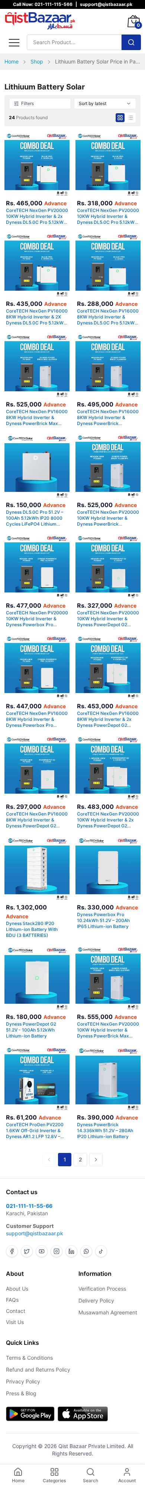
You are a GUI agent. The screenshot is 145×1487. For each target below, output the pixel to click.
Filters (27, 103)
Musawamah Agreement (107, 1312)
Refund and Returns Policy (38, 1369)
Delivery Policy (96, 1300)
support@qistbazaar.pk (34, 1233)
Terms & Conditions (29, 1357)
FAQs (12, 1300)
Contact (15, 1311)
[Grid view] (120, 117)
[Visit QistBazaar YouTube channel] (42, 1251)
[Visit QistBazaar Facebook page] (12, 1251)
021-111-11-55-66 (29, 1206)
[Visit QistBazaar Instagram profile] (56, 1251)
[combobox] (105, 103)
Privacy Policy (23, 1381)
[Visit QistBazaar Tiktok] (101, 1251)
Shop (36, 61)
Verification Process (102, 1288)
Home (11, 61)
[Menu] (14, 42)
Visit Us (15, 1322)
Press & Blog (21, 1393)
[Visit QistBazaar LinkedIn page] (71, 1251)
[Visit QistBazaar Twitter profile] (27, 1251)
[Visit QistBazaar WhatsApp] (86, 1251)
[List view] (130, 117)
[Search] (131, 42)
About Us (17, 1288)
